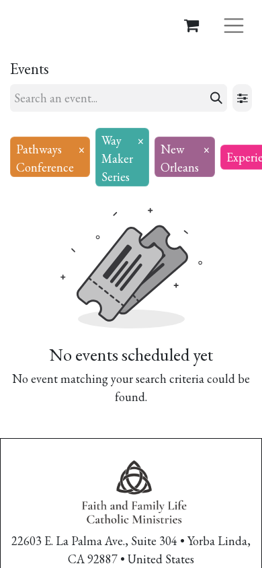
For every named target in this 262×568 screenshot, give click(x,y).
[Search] (216, 98)
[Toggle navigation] (234, 24)
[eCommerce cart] (191, 25)
